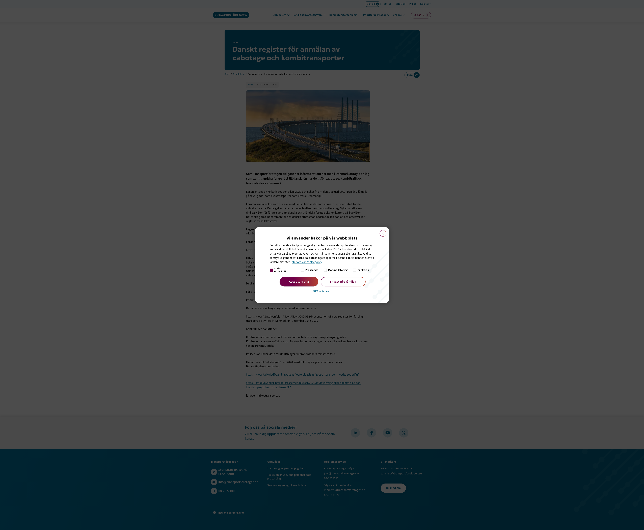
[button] (322, 291)
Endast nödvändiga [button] (343, 281)
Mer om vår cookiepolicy (307, 262)
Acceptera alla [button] (299, 281)
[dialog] (322, 265)
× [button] (381, 232)
